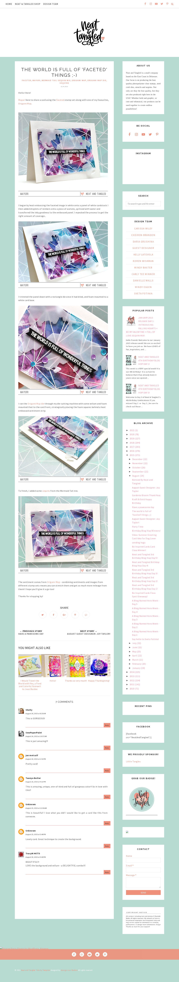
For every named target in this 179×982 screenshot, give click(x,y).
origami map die (96, 80)
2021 (132, 430)
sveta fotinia (143, 293)
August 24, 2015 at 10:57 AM (36, 736)
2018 (132, 442)
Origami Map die (36, 403)
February (137, 663)
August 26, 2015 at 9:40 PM (36, 857)
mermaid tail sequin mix (56, 80)
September (138, 471)
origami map (79, 80)
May (134, 651)
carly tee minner (143, 274)
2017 (132, 446)
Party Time (137, 526)
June (135, 647)
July (134, 643)
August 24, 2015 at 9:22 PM (36, 782)
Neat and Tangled (28, 970)
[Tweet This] (42, 614)
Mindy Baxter (143, 267)
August (136, 475)
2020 (132, 434)
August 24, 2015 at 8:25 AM (36, 713)
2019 (132, 438)
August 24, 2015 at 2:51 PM (36, 759)
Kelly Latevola (143, 254)
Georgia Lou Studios (69, 970)
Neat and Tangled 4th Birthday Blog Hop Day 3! (149, 389)
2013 (132, 676)
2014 (132, 672)
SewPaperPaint (34, 732)
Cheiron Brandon (143, 235)
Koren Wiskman (143, 261)
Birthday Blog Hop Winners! (146, 530)
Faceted (60, 99)
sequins (64, 83)
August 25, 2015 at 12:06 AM (36, 808)
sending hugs (138, 542)
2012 (132, 680)
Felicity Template (43, 970)
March (135, 659)
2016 (132, 450)
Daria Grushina (143, 241)
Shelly (29, 709)
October (136, 467)
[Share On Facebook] (53, 614)
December (137, 459)
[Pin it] (75, 614)
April (135, 655)
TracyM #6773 (33, 853)
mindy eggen (143, 287)
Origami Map (24, 103)
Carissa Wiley (143, 228)
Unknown (31, 804)
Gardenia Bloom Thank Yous (146, 495)
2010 (132, 688)
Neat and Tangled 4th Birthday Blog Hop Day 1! (149, 360)
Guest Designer (143, 248)
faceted (26, 80)
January (136, 668)
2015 (132, 455)
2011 (132, 684)
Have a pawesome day (143, 507)
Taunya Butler (33, 778)
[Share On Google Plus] (64, 614)
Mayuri (21, 99)
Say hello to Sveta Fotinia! (145, 639)
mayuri (36, 80)
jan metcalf (32, 755)
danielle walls (143, 280)
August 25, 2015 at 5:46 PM (36, 834)
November (137, 463)
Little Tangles (133, 761)
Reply (107, 725)
